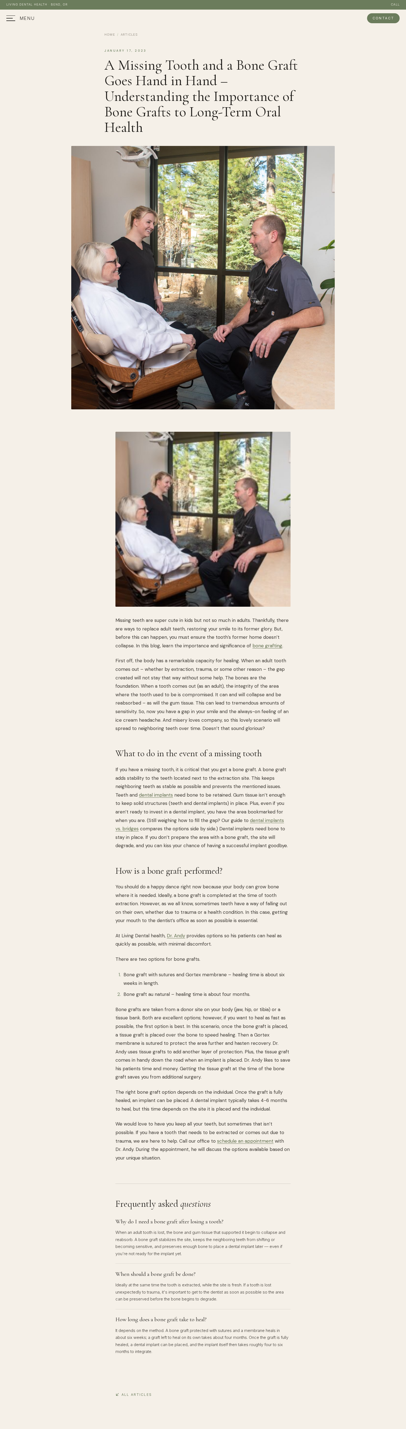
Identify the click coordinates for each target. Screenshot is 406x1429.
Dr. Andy (176, 936)
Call (395, 4)
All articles (137, 1395)
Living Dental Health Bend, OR (37, 4)
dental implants (156, 795)
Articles (129, 34)
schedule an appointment (245, 1141)
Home (109, 34)
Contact (383, 18)
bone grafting (267, 646)
